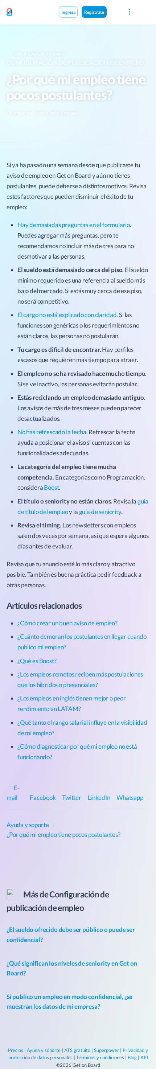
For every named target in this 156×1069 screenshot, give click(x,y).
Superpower (106, 1050)
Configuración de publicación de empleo (75, 62)
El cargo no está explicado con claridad (66, 314)
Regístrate (94, 12)
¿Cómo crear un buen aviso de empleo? (67, 623)
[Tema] (114, 11)
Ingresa (68, 12)
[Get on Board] (9, 12)
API (144, 1057)
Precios (15, 1050)
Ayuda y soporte (44, 1050)
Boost (51, 487)
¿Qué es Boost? (37, 661)
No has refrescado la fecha (51, 432)
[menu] (129, 12)
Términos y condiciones (100, 1057)
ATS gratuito (77, 1050)
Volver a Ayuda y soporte (38, 54)
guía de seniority (100, 511)
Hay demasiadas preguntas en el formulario (73, 225)
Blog (132, 1057)
